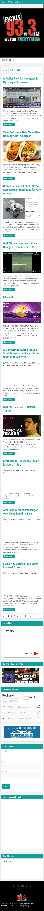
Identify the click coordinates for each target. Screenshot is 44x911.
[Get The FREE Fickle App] (20, 675)
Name (4, 762)
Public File (13, 906)
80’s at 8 (8, 297)
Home (4, 70)
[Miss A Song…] (22, 867)
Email (4, 771)
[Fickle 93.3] (22, 27)
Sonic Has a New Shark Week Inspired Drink (20, 565)
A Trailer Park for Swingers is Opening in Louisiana (20, 80)
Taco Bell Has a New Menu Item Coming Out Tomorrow (21, 134)
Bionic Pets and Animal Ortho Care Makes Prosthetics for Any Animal (22, 189)
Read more (8, 125)
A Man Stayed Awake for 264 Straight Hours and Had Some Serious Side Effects (21, 353)
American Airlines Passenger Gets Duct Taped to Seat (20, 511)
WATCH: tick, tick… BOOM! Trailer (19, 409)
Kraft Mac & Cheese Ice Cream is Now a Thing (21, 462)
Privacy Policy (24, 906)
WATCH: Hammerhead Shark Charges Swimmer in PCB (20, 245)
